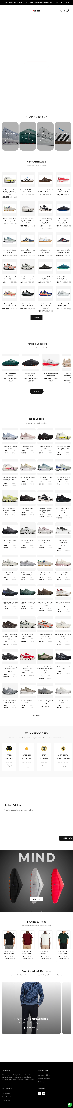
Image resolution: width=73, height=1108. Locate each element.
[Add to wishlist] (15, 430)
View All (36, 317)
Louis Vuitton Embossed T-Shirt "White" (45, 953)
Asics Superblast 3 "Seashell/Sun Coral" (9, 305)
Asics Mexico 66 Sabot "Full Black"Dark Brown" (45, 191)
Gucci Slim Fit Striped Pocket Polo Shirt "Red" (27, 953)
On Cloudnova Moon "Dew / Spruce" (9, 220)
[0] (67, 11)
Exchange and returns (44, 1078)
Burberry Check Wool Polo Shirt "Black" (9, 953)
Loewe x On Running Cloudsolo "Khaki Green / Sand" (45, 668)
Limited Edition (6, 1100)
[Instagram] (43, 1093)
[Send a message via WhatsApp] (70, 1105)
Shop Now (31, 1028)
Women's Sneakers (7, 1097)
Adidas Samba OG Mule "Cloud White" (27, 191)
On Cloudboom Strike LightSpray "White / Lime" (9, 192)
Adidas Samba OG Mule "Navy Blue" (27, 251)
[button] (36, 899)
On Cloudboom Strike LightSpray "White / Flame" (10, 479)
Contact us (41, 1082)
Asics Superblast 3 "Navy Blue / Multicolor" (45, 306)
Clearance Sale (6, 1093)
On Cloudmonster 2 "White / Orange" (10, 278)
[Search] (64, 11)
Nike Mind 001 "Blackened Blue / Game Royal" (63, 221)
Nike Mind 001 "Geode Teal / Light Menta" (63, 278)
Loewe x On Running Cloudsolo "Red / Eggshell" (28, 668)
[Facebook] (39, 1093)
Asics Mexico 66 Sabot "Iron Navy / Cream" (63, 251)
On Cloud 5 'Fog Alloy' (45, 701)
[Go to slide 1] (35, 98)
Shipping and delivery (44, 1075)
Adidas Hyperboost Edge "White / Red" (63, 191)
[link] (10, 136)
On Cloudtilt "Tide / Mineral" (9, 251)
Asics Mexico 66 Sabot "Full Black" (45, 278)
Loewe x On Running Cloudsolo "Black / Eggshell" (45, 221)
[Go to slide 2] (37, 98)
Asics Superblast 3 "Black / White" (27, 305)
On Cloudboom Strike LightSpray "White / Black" (27, 221)
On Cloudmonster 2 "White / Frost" (27, 278)
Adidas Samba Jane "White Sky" (45, 251)
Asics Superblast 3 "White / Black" (63, 305)
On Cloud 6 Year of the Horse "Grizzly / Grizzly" (45, 604)
